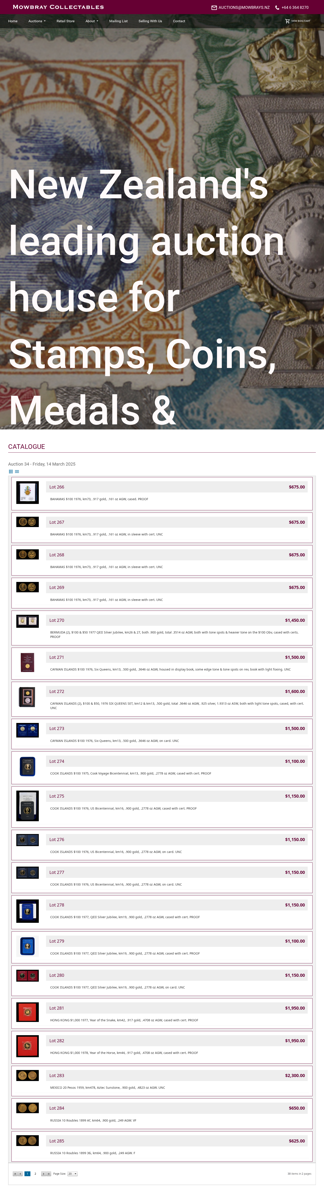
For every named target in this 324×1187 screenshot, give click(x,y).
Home (12, 21)
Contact (179, 21)
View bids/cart (300, 21)
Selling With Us (150, 21)
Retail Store (65, 21)
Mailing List (118, 21)
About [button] (91, 21)
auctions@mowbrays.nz (244, 7)
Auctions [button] (35, 21)
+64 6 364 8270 (295, 7)
